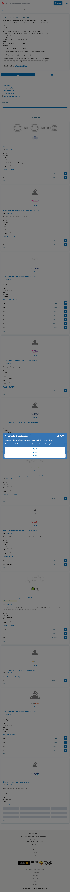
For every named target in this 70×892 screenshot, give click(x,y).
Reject (35, 449)
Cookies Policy (17, 444)
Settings (35, 452)
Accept (35, 455)
